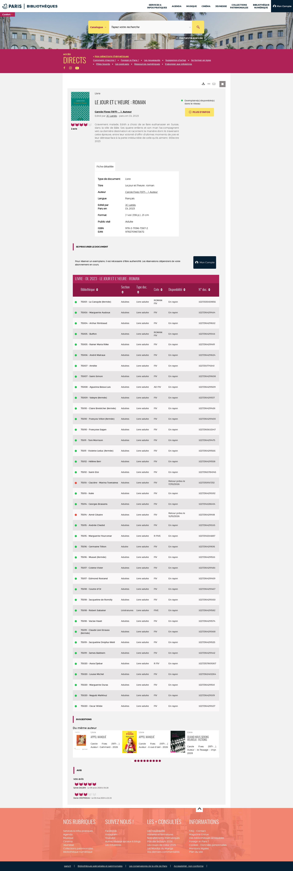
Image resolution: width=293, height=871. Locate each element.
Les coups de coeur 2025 (161, 845)
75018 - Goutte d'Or (91, 589)
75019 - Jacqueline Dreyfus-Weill (98, 642)
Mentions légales (199, 848)
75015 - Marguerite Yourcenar (96, 536)
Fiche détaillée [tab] (105, 166)
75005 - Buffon (89, 333)
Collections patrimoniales (78, 848)
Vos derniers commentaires (163, 851)
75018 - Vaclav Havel (91, 621)
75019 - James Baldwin (93, 653)
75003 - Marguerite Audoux (95, 312)
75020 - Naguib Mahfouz (94, 695)
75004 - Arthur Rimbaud (94, 323)
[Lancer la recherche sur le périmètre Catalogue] (198, 27)
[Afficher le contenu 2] (135, 761)
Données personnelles (213, 845)
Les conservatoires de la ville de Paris (148, 866)
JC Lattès (111, 115)
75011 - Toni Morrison (92, 440)
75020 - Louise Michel (92, 674)
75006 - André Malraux (93, 355)
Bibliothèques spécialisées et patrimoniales (100, 866)
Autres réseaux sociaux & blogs (123, 841)
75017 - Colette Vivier (92, 567)
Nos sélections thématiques (163, 838)
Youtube (110, 838)
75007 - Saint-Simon (92, 376)
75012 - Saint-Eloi (90, 472)
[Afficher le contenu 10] (160, 761)
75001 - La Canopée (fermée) (96, 301)
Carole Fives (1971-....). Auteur (113, 111)
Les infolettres (113, 845)
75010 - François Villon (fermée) (97, 418)
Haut (199, 809)
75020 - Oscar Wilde (91, 706)
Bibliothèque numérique (77, 851)
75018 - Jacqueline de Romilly (96, 599)
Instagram (111, 834)
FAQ (191, 830)
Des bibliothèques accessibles (206, 838)
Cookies (193, 845)
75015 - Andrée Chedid (93, 525)
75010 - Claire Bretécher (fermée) (98, 408)
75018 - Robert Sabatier (93, 610)
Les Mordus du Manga (160, 848)
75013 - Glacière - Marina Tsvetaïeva (99, 482)
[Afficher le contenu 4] (141, 761)
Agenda (67, 834)
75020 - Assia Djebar (92, 663)
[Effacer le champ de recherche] (190, 27)
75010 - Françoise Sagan (93, 429)
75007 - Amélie (89, 365)
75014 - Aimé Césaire (92, 514)
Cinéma (67, 841)
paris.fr (67, 866)
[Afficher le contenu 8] (154, 761)
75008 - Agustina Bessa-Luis (96, 387)
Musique (68, 838)
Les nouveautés (156, 830)
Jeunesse (68, 845)
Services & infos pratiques (78, 830)
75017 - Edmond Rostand (94, 578)
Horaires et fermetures (160, 834)
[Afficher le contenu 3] (138, 761)
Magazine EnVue (199, 834)
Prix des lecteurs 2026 (160, 841)
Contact (201, 830)
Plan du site (196, 851)
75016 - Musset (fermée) (93, 557)
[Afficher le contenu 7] (151, 761)
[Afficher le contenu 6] (147, 761)
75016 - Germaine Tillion (93, 546)
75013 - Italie (87, 493)
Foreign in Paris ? (199, 841)
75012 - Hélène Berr (91, 461)
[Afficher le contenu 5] (144, 761)
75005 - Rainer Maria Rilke (95, 344)
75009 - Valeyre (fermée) (94, 397)
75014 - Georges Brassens (94, 504)
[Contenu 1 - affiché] (132, 761)
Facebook (111, 830)
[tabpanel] (137, 205)
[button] (282, 6)
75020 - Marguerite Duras (94, 684)
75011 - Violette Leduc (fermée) (97, 450)
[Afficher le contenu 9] (157, 761)
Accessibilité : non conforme (188, 866)
